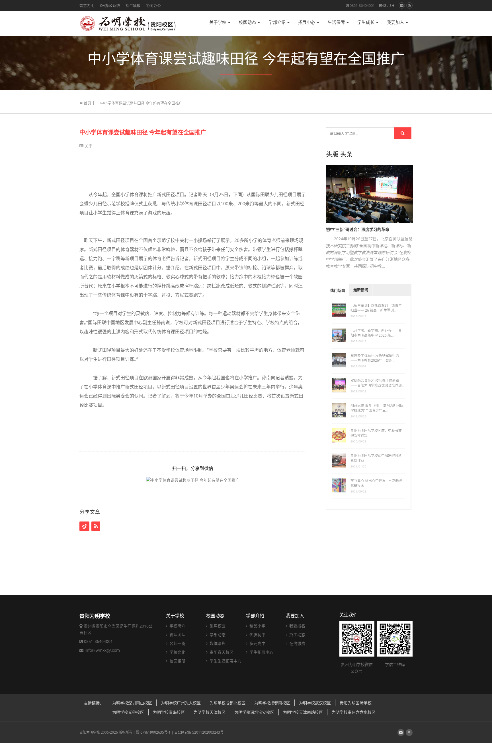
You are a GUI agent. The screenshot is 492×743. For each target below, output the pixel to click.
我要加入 (396, 22)
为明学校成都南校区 (272, 702)
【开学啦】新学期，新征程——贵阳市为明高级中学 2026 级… (376, 333)
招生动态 (296, 634)
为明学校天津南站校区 (303, 712)
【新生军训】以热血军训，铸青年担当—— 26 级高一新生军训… (376, 308)
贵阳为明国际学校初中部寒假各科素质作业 (376, 458)
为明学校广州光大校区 (181, 702)
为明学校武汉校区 (315, 702)
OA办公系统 (110, 5)
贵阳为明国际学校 (356, 702)
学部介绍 (277, 22)
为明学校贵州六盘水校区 (354, 712)
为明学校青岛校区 (169, 712)
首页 (87, 102)
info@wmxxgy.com (102, 650)
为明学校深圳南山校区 (132, 702)
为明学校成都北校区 (227, 702)
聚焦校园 (217, 625)
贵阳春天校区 (220, 652)
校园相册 (176, 661)
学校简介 (176, 625)
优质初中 (256, 634)
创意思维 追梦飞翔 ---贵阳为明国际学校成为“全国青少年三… (376, 408)
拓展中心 (307, 22)
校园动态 (248, 22)
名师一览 (176, 643)
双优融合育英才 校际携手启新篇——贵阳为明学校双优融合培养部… (377, 383)
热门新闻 (337, 290)
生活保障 (337, 22)
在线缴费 (296, 643)
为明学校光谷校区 (128, 712)
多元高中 (256, 643)
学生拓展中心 (260, 652)
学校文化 (176, 652)
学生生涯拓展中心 (224, 661)
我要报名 (296, 625)
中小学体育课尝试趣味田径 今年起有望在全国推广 (142, 132)
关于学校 (218, 22)
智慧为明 (86, 5)
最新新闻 (360, 290)
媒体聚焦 (217, 643)
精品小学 (256, 625)
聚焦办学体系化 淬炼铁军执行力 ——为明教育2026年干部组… (374, 358)
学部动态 (217, 634)
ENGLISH (386, 5)
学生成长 (366, 22)
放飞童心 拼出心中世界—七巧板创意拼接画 (376, 483)
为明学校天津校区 (210, 712)
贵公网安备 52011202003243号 (199, 732)
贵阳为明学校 (89, 732)
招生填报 (133, 5)
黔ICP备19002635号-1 (153, 732)
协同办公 (153, 5)
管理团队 (176, 634)
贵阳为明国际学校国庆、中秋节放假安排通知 (376, 433)
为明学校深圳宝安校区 (254, 712)
